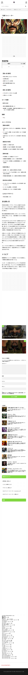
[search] (25, 6)
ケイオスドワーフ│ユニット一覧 (8, 631)
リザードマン (4, 654)
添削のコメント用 (5, 617)
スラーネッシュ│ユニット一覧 (8, 636)
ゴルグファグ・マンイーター (8, 491)
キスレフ (3, 625)
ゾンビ (4, 484)
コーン (3, 632)
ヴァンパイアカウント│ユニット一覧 (9, 656)
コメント (4, 363)
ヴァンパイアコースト (6, 657)
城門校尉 (4, 481)
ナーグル (3, 645)
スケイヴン (4, 634)
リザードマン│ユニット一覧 (7, 654)
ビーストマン (4, 650)
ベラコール (5, 487)
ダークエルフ (4, 637)
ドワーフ (3, 643)
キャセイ (3, 627)
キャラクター (9, 9)
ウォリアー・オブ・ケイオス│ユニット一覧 (10, 619)
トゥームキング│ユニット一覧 (8, 642)
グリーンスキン (5, 629)
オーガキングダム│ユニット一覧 (8, 624)
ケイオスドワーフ (5, 630)
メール (3, 381)
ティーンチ (4, 639)
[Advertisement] (14, 45)
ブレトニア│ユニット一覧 (7, 653)
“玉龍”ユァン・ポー (17, 9)
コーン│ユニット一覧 (6, 633)
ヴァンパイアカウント (6, 655)
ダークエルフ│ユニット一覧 (7, 638)
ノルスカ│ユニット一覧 (6, 648)
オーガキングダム (5, 624)
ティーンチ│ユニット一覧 (7, 640)
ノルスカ (3, 647)
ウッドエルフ (4, 620)
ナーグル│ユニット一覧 (6, 646)
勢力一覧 (3, 616)
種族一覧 (3, 618)
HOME (3, 9)
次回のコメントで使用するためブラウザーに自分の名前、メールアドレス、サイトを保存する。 (14, 393)
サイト (3, 386)
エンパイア (4, 622)
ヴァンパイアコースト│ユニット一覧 (9, 658)
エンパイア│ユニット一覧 (7, 623)
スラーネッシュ (5, 636)
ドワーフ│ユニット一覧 (6, 644)
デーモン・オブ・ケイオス (7, 641)
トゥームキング (5, 642)
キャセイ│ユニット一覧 (6, 628)
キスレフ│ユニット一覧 (6, 626)
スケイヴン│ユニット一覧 (7, 635)
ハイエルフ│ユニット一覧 (7, 649)
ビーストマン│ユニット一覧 (7, 651)
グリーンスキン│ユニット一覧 (8, 630)
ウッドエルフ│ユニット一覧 (7, 621)
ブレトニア (4, 652)
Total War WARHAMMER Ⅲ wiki (8, 615)
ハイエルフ (4, 648)
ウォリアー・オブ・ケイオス (7, 619)
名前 (3, 376)
